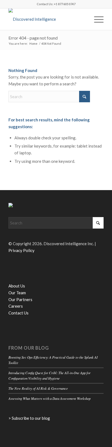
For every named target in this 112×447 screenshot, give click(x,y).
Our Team (17, 292)
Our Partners (20, 299)
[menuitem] (96, 19)
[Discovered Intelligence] (46, 19)
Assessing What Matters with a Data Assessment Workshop (49, 398)
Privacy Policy (21, 250)
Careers (15, 306)
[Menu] (96, 19)
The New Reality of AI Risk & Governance (38, 388)
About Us (16, 285)
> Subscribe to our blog (29, 418)
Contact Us (18, 312)
